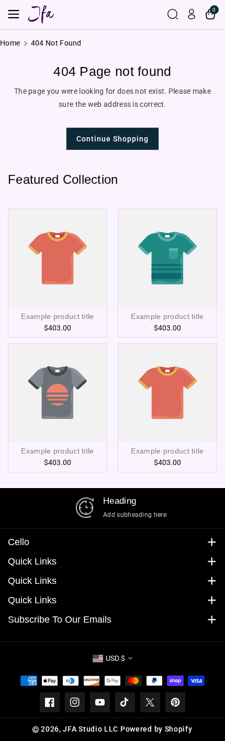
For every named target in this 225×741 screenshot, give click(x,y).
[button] (17, 14)
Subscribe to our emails (59, 619)
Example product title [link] (57, 316)
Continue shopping (112, 139)
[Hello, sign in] (191, 14)
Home (10, 43)
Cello (18, 542)
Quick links (32, 561)
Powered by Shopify (156, 729)
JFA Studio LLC (90, 729)
